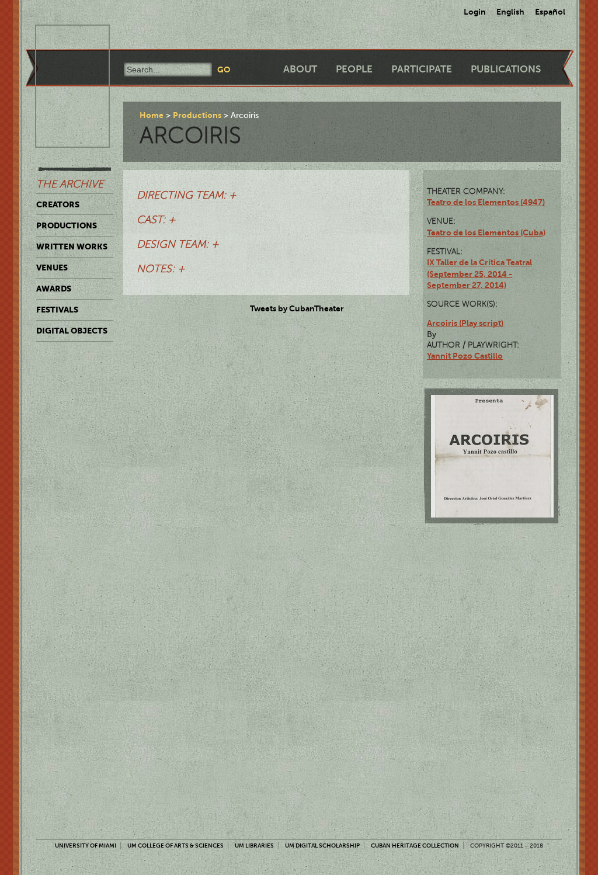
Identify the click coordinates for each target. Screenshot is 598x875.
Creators (57, 204)
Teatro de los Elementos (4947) (486, 202)
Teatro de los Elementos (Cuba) (486, 232)
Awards (53, 288)
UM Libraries (254, 845)
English (510, 11)
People (354, 69)
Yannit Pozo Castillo (465, 355)
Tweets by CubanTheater (297, 308)
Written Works (71, 246)
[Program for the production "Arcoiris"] (492, 456)
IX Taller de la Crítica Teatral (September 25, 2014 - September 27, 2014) (479, 274)
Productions (66, 225)
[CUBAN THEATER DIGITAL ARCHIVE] (62, 38)
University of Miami (85, 845)
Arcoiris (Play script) (465, 323)
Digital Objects (71, 330)
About (300, 69)
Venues (52, 267)
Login (475, 11)
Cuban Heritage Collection (415, 845)
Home (152, 115)
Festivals (57, 309)
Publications (506, 69)
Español (550, 11)
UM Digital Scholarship (322, 845)
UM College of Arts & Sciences (175, 845)
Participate (421, 69)
